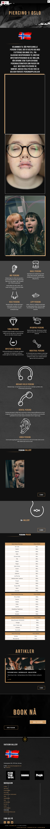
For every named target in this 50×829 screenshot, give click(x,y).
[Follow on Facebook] (8, 822)
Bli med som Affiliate (22, 827)
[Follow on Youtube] (12, 822)
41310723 (8, 767)
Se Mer (41, 495)
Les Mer (9, 679)
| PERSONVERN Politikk (31, 827)
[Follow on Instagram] (5, 822)
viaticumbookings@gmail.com (14, 765)
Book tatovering (37, 722)
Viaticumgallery (12, 825)
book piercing (11, 727)
